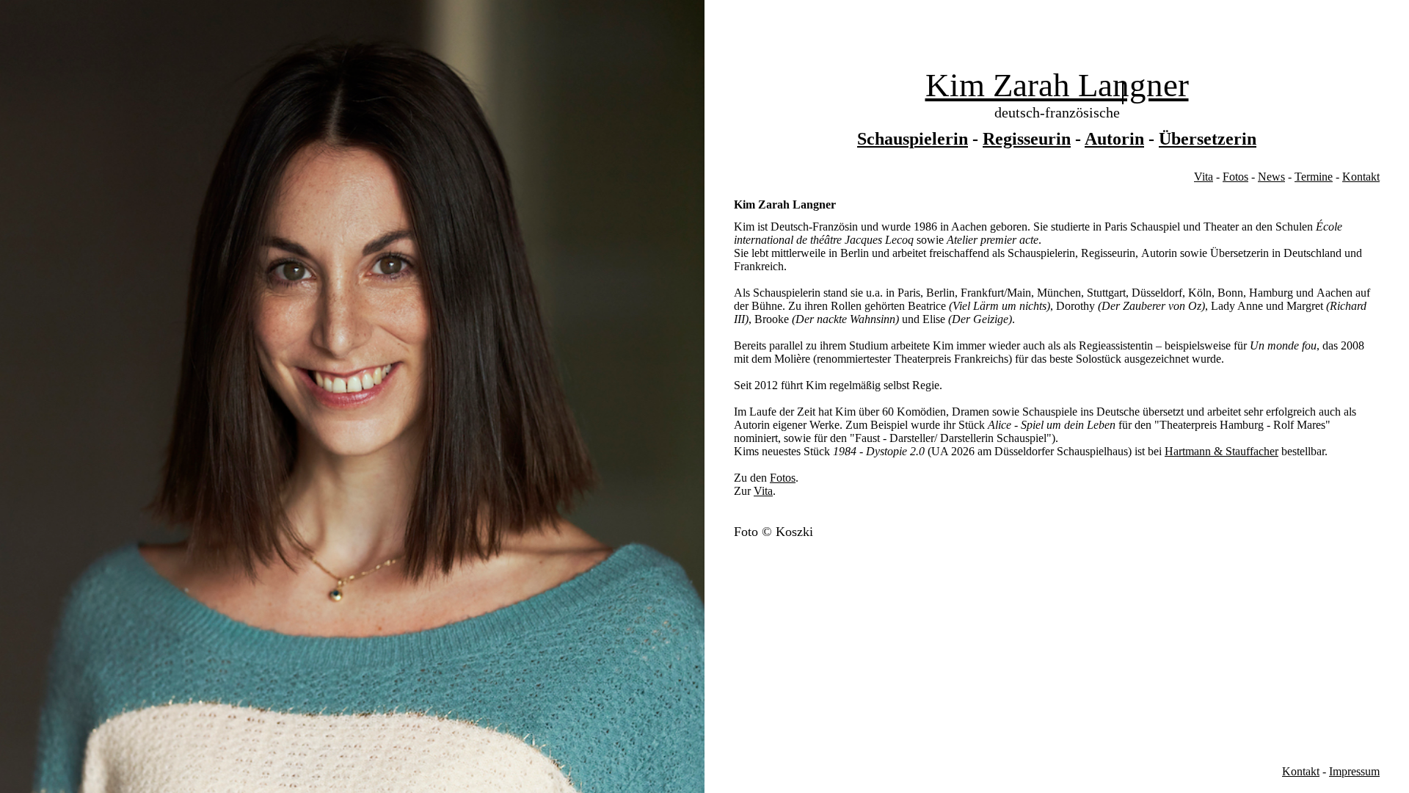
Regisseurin (1027, 138)
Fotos (1235, 176)
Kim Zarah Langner (1057, 85)
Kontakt (1361, 176)
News (1271, 176)
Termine (1314, 176)
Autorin (1114, 138)
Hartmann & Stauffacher (1221, 451)
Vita (1203, 176)
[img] (352, 396)
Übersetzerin (1207, 138)
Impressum (1354, 771)
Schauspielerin (912, 138)
